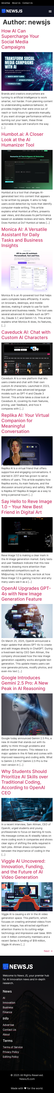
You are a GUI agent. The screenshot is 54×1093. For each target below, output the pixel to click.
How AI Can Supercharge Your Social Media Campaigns (20, 39)
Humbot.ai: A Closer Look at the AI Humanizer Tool (22, 139)
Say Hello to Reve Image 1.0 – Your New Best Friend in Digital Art (26, 507)
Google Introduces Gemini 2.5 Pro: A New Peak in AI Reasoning (24, 683)
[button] (50, 11)
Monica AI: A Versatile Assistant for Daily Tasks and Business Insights (24, 237)
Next (48, 951)
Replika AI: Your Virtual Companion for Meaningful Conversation (25, 423)
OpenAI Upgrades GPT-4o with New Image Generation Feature (26, 594)
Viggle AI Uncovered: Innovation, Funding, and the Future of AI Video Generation (23, 869)
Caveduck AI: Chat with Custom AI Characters (25, 334)
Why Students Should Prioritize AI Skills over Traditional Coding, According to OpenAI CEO (24, 782)
